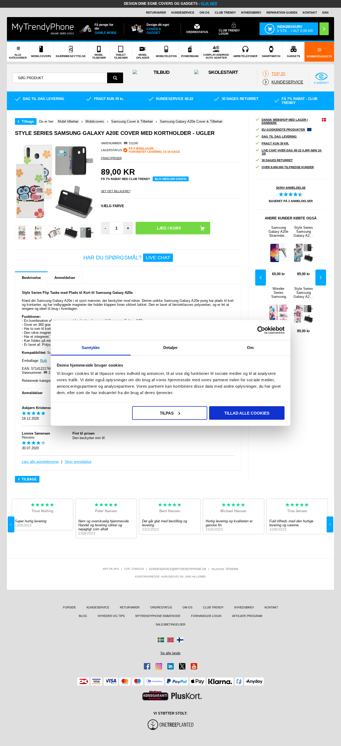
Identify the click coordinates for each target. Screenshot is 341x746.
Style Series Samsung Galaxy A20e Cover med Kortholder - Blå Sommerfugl (303, 232)
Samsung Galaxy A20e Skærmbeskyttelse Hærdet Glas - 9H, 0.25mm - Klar (278, 232)
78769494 (231, 569)
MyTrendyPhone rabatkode (157, 615)
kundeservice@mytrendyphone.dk (177, 569)
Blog (83, 615)
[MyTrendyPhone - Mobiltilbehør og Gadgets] (43, 28)
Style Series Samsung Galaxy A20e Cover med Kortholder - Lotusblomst (303, 293)
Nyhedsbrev (251, 12)
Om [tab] (250, 347)
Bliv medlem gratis (170, 179)
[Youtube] (194, 666)
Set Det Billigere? (116, 191)
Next (320, 278)
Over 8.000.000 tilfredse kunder (288, 167)
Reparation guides (281, 12)
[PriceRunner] (155, 696)
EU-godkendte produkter (283, 129)
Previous (260, 278)
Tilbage (28, 121)
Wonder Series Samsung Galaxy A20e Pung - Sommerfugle (278, 293)
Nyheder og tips (111, 615)
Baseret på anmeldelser (291, 201)
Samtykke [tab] (91, 347)
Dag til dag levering (279, 136)
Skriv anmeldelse (78, 462)
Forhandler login (206, 615)
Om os (204, 12)
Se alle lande (170, 653)
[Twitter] (182, 666)
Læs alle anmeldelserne (40, 462)
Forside (69, 607)
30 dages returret (277, 160)
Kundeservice (182, 12)
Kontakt (310, 12)
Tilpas (167, 413)
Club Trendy (225, 12)
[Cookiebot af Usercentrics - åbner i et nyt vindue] (261, 330)
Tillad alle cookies (246, 413)
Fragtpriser (111, 158)
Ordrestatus (161, 607)
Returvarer (156, 12)
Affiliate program (247, 615)
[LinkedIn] (170, 666)
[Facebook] (147, 666)
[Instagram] (159, 666)
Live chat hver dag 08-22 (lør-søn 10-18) (292, 152)
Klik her (209, 4)
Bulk (43, 361)
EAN (325, 12)
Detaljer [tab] (170, 347)
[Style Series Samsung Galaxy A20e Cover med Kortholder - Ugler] (22, 232)
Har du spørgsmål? (126, 257)
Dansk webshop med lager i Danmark (285, 121)
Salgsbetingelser (170, 624)
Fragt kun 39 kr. (275, 143)
